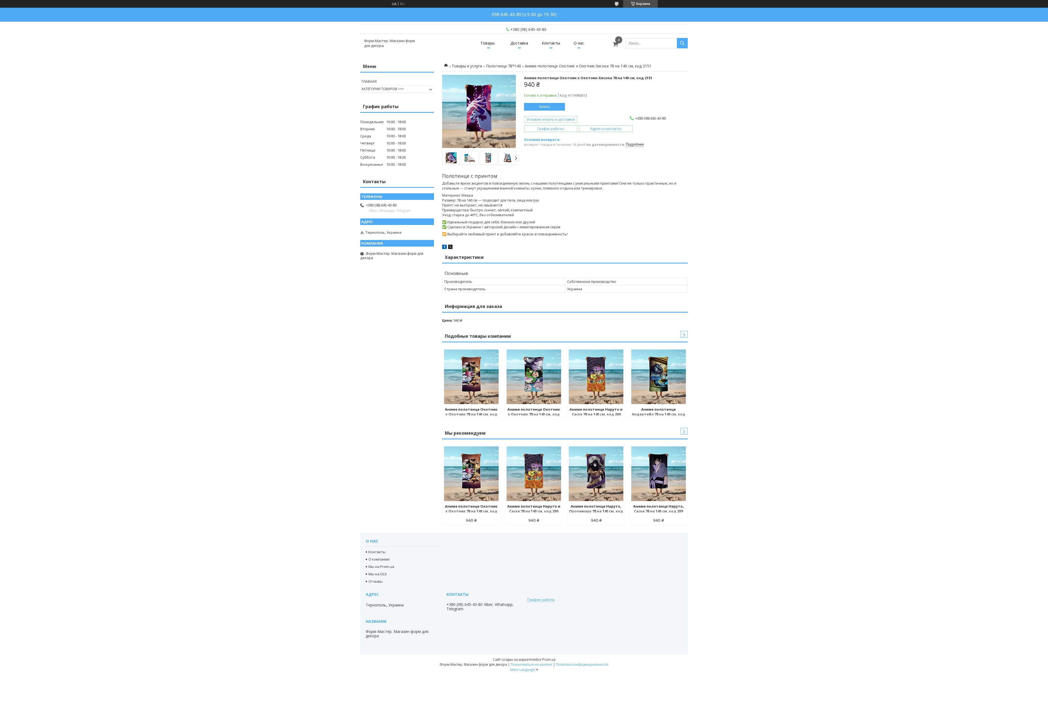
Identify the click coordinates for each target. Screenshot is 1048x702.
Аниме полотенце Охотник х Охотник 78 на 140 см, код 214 (471, 412)
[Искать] (682, 43)
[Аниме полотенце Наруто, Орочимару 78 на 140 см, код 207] (596, 473)
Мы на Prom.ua (381, 566)
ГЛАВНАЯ (369, 81)
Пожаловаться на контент (531, 664)
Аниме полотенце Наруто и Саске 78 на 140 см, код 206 (596, 412)
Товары (487, 43)
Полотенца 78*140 (503, 66)
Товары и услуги (467, 66)
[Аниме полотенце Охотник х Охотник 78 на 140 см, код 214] (471, 376)
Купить (544, 107)
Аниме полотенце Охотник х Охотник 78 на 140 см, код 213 (533, 412)
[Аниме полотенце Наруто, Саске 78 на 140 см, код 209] (658, 473)
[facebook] (444, 247)
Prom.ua (548, 659)
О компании (378, 559)
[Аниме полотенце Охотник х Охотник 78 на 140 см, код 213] (533, 376)
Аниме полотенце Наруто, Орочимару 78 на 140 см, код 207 (596, 509)
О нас (579, 43)
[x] (450, 247)
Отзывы (375, 581)
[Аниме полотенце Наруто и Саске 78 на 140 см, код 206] (596, 376)
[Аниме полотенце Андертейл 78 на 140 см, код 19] (658, 376)
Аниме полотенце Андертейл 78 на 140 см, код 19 (658, 412)
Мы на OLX (377, 573)
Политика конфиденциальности (582, 664)
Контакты (551, 43)
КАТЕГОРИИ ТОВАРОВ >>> (383, 89)
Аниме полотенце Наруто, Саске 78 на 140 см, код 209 (658, 509)
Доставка (519, 43)
